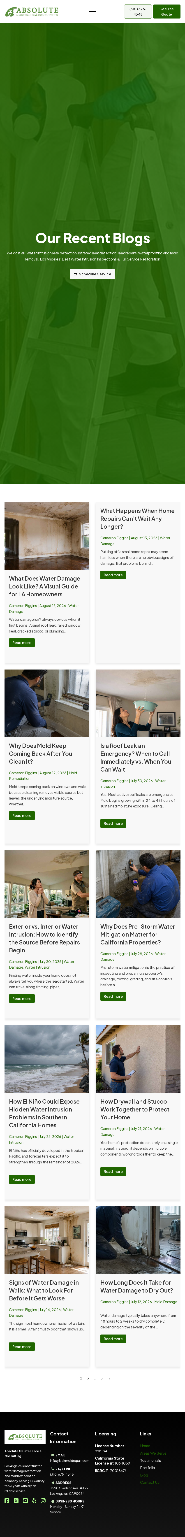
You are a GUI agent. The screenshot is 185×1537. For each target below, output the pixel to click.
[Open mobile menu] (92, 11)
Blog (144, 1475)
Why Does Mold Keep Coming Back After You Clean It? (40, 753)
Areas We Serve (153, 1453)
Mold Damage (165, 1301)
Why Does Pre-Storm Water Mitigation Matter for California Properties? (137, 934)
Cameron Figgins (23, 605)
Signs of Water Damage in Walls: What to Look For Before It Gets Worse (44, 1290)
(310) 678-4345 (138, 11)
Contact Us (149, 1482)
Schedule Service (95, 274)
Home (145, 1445)
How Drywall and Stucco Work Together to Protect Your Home (134, 1109)
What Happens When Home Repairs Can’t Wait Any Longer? (137, 518)
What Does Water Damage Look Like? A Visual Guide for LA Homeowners (44, 586)
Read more (21, 642)
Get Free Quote (167, 11)
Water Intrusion (37, 967)
